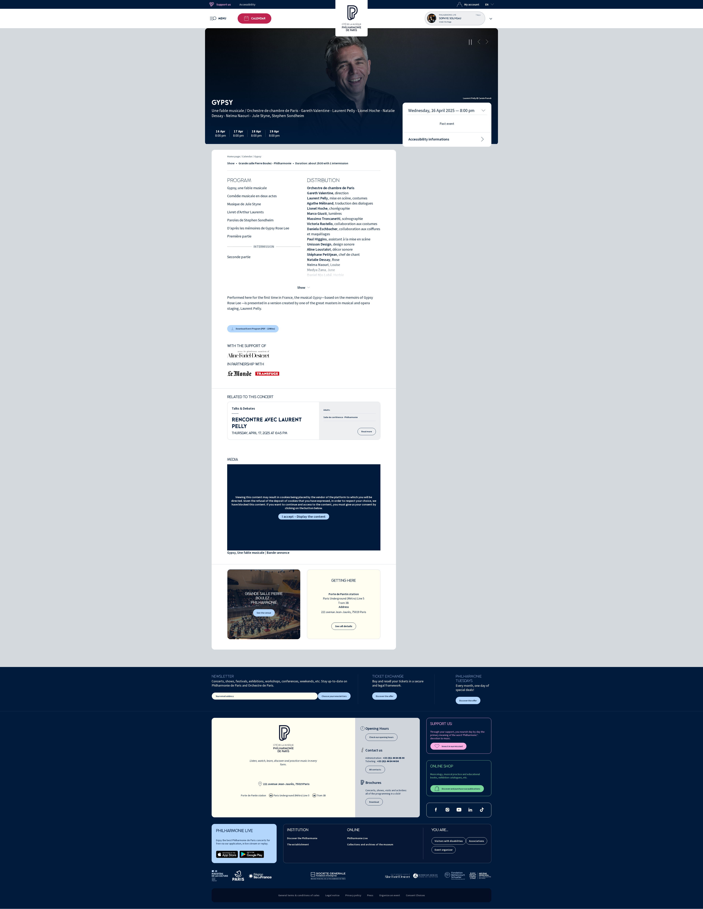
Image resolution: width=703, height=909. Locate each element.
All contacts (375, 769)
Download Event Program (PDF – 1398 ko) (255, 328)
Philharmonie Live (357, 838)
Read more (366, 431)
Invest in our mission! (452, 746)
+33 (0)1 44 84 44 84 (388, 761)
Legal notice (332, 895)
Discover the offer (384, 696)
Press (370, 895)
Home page (233, 156)
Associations (476, 841)
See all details (343, 626)
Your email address (225, 696)
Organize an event (389, 895)
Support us (223, 4)
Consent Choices (415, 895)
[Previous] (479, 42)
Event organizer (444, 849)
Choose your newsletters (334, 696)
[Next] (487, 42)
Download (374, 802)
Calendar (258, 18)
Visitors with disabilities (449, 841)
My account (471, 4)
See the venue (264, 612)
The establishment (298, 844)
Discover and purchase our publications (461, 788)
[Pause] (470, 42)
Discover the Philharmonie (302, 838)
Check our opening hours (381, 737)
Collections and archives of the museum (370, 844)
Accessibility (247, 4)
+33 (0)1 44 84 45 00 (393, 758)
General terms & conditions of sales (298, 895)
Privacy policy (353, 895)
